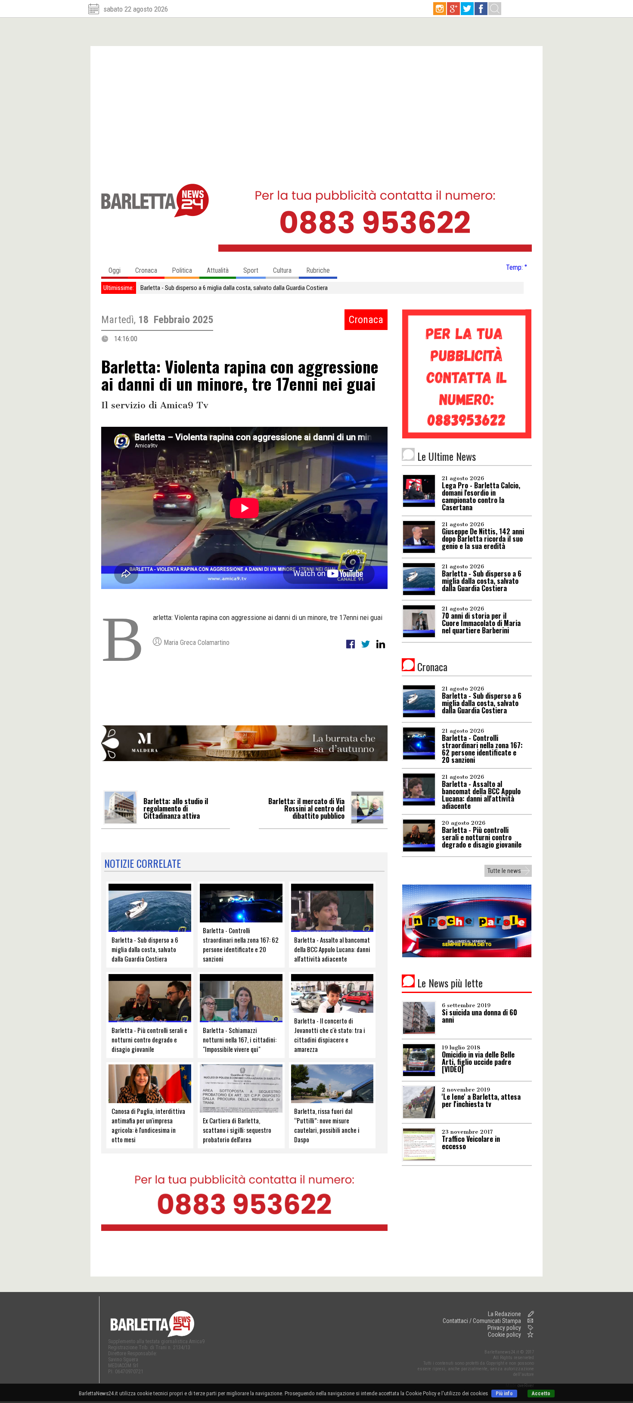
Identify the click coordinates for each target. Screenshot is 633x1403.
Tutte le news (504, 871)
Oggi (115, 270)
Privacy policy (504, 1327)
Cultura (282, 270)
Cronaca (146, 270)
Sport (250, 270)
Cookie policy (504, 1334)
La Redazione (504, 1313)
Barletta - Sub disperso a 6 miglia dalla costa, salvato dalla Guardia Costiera (234, 288)
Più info (504, 1394)
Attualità (218, 270)
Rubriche (318, 270)
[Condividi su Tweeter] (366, 649)
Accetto (541, 1394)
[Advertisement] (316, 110)
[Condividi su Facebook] (351, 649)
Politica (182, 270)
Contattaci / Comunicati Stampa (482, 1320)
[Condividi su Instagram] (381, 649)
